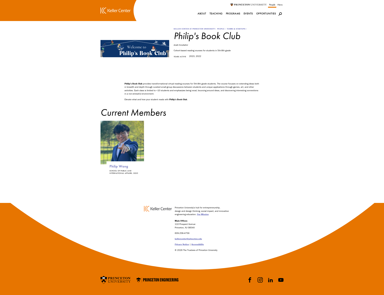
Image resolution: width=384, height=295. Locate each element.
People (272, 4)
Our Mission (203, 214)
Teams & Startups (236, 29)
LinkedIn (270, 280)
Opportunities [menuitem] (266, 13)
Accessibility (197, 244)
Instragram (260, 280)
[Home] (115, 10)
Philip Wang (119, 166)
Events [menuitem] (248, 13)
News (280, 4)
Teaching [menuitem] (216, 13)
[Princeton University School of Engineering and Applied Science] (157, 279)
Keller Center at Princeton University (194, 29)
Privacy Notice (182, 244)
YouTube (281, 280)
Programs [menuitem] (233, 13)
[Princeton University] (249, 4)
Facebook (249, 280)
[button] (280, 14)
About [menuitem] (202, 13)
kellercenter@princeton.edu (188, 238)
